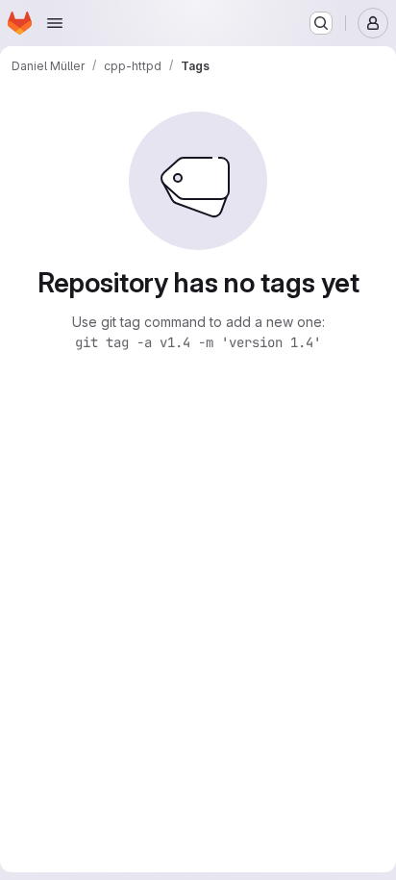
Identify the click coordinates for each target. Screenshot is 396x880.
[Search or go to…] (321, 23)
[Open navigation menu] (54, 23)
